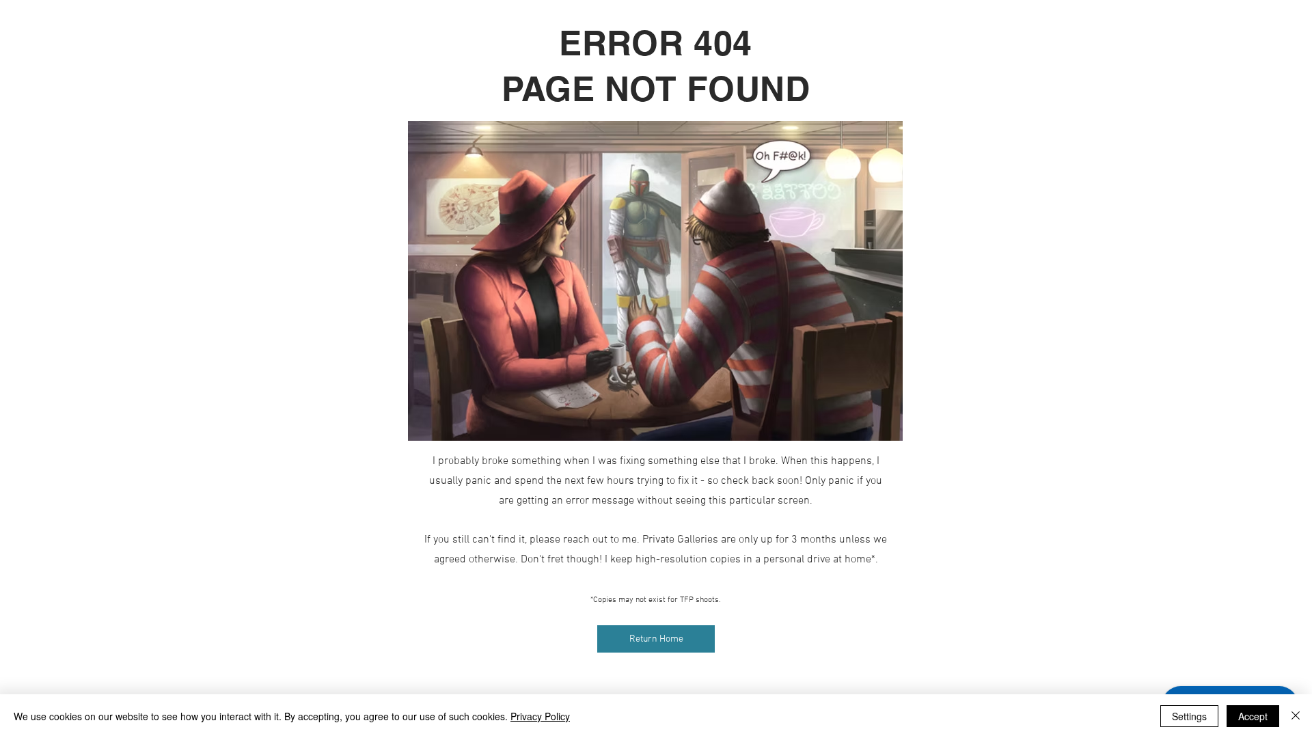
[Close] (1295, 716)
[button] (656, 639)
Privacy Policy (540, 716)
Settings (1189, 716)
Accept (1253, 716)
